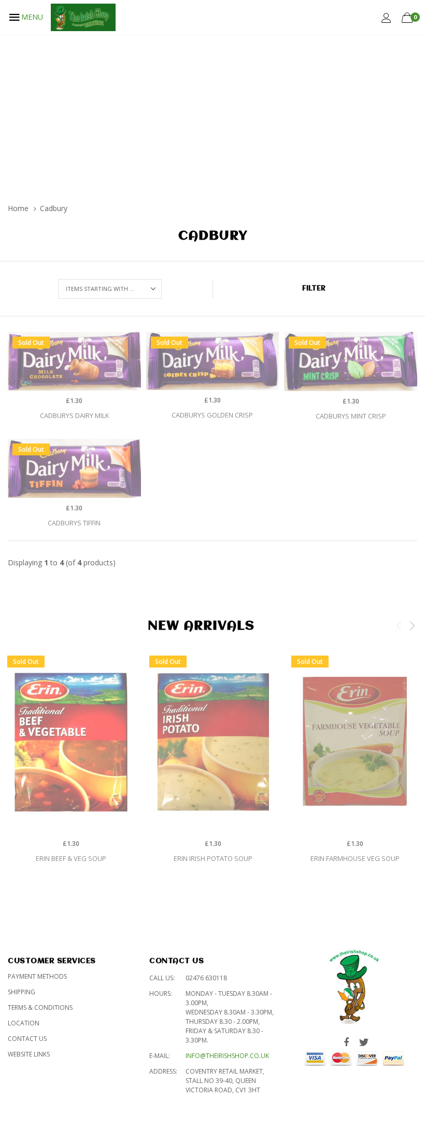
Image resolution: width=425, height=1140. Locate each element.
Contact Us (27, 1038)
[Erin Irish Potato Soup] (213, 742)
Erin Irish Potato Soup (213, 858)
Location (23, 1023)
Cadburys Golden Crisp (212, 415)
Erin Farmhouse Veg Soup (355, 858)
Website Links (29, 1054)
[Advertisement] (212, 112)
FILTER (313, 288)
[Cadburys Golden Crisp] (212, 361)
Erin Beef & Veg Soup (71, 858)
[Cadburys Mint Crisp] (350, 361)
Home (18, 208)
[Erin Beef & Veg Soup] (71, 742)
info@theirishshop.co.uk (227, 1055)
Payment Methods (37, 976)
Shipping (21, 992)
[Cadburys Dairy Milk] (74, 361)
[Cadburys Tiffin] (74, 468)
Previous (399, 625)
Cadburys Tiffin (74, 522)
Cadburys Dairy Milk (74, 415)
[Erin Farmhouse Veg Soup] (355, 742)
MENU (32, 17)
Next (412, 625)
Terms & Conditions (40, 1007)
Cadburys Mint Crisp (351, 416)
